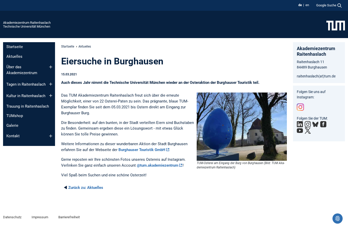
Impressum (40, 217)
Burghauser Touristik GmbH (141, 149)
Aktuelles (14, 56)
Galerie (12, 125)
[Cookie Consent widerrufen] (337, 218)
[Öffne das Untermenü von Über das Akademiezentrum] (51, 67)
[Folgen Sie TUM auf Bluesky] (315, 124)
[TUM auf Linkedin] (300, 124)
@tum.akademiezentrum (157, 165)
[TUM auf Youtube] (300, 131)
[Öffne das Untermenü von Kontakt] (51, 136)
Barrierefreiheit (69, 217)
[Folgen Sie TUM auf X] (308, 131)
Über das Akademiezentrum (21, 70)
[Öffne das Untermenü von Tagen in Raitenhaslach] (51, 84)
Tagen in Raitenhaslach (26, 84)
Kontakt (13, 136)
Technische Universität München (26, 26)
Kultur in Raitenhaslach (25, 96)
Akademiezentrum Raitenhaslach (27, 23)
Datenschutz (12, 217)
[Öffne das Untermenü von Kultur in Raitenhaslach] (51, 96)
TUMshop (14, 115)
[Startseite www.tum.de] (335, 25)
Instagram (300, 107)
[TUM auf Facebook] (323, 124)
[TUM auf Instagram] (308, 124)
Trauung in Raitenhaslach (27, 106)
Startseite (14, 46)
